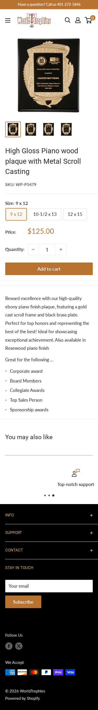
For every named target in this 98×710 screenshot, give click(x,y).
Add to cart (49, 269)
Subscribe (23, 602)
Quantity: (14, 249)
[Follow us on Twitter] (18, 646)
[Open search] (68, 20)
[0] (88, 20)
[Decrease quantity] (33, 249)
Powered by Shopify (22, 698)
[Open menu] (7, 20)
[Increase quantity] (60, 249)
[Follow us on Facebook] (9, 646)
